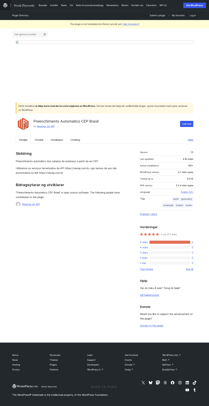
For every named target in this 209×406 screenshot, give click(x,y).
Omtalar (39, 139)
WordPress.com (171, 355)
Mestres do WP (46, 126)
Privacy (16, 369)
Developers (93, 364)
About (15, 355)
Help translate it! (131, 24)
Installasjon (57, 139)
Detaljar (23, 139)
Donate (130, 364)
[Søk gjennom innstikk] (45, 34)
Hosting (16, 364)
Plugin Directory (20, 15)
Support (91, 360)
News (15, 360)
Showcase (55, 355)
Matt (166, 360)
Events (128, 360)
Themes (54, 360)
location (179, 205)
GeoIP (176, 199)
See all (189, 269)
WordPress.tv (95, 369)
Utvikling (75, 139)
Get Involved (131, 355)
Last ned (186, 124)
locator (189, 205)
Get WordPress (194, 5)
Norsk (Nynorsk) (49, 386)
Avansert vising (148, 214)
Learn (90, 355)
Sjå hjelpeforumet (149, 295)
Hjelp (190, 139)
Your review (146, 269)
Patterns (54, 369)
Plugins (53, 364)
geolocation (186, 199)
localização (168, 205)
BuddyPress (169, 369)
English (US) (187, 192)
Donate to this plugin (151, 325)
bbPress (167, 364)
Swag (129, 369)
